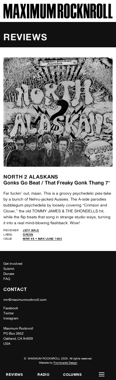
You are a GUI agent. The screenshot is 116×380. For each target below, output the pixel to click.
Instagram (10, 318)
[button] (101, 374)
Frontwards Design (65, 362)
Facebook (10, 308)
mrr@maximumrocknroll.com (24, 300)
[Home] (58, 17)
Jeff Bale (31, 230)
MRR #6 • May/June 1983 (42, 238)
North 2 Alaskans (30, 177)
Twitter (8, 313)
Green (28, 234)
